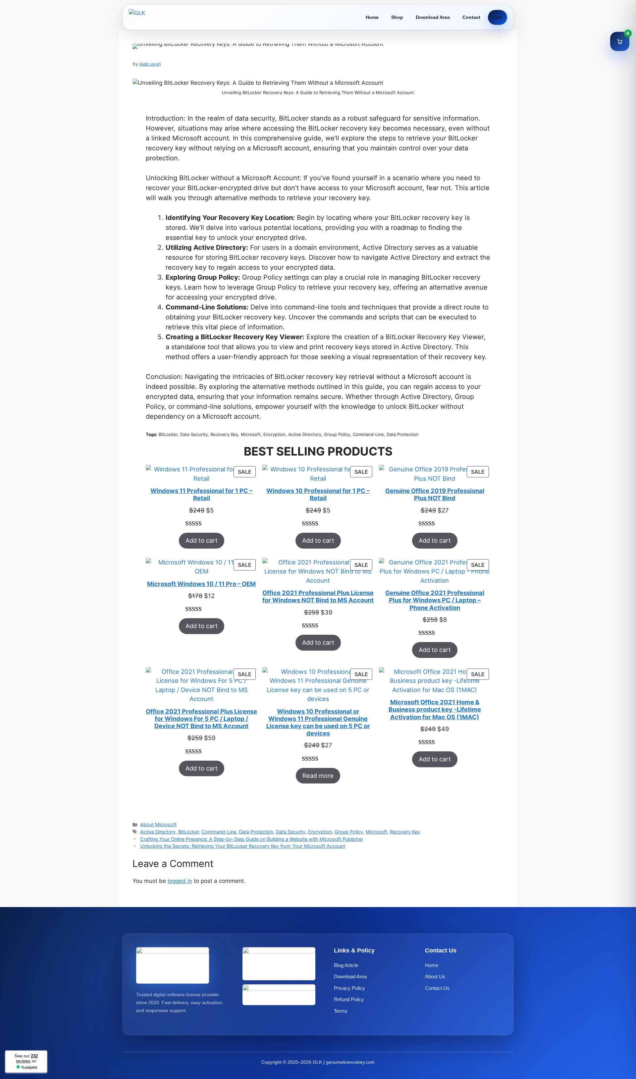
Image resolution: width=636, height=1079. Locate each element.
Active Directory (158, 832)
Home (372, 17)
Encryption (320, 832)
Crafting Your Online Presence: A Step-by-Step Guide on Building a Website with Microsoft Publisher (251, 839)
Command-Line (218, 832)
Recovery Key (405, 832)
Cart (497, 17)
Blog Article (346, 965)
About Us (435, 976)
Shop (397, 17)
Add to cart (202, 540)
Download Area (433, 17)
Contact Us (437, 988)
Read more (318, 775)
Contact (471, 17)
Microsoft (376, 832)
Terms (340, 1011)
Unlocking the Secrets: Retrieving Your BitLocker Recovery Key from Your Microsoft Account (242, 846)
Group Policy (349, 832)
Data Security (290, 832)
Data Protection (256, 832)
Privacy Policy (349, 988)
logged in (180, 881)
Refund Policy (349, 999)
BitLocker (188, 832)
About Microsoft (158, 824)
